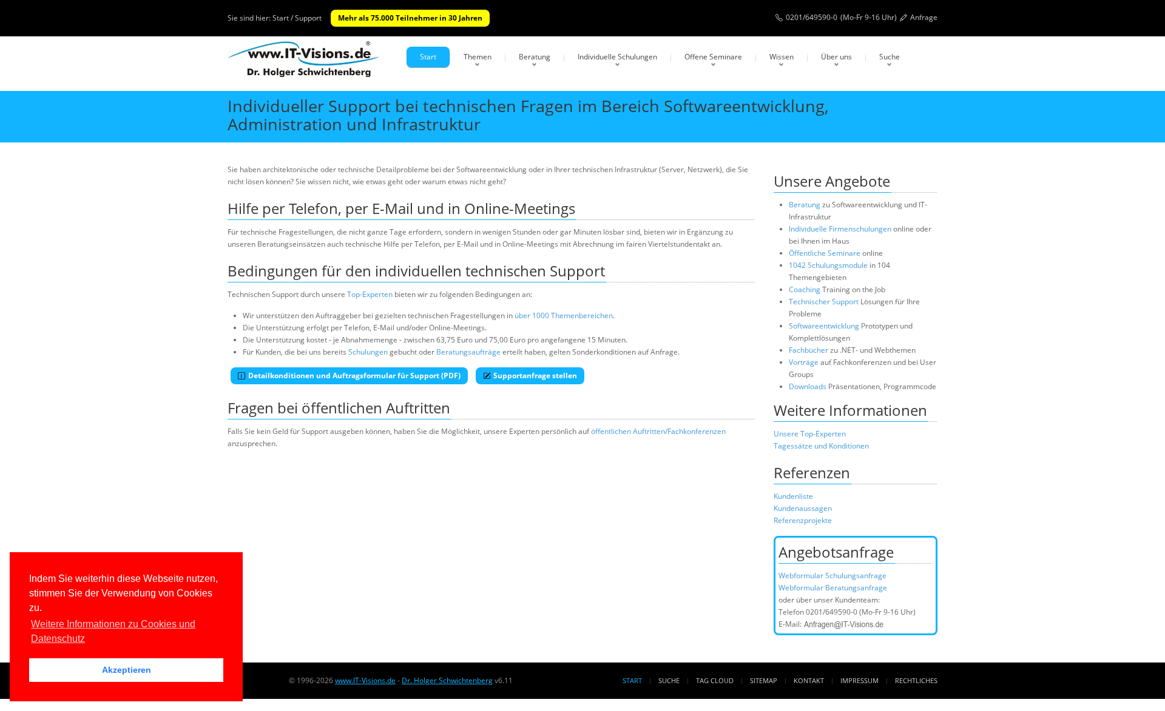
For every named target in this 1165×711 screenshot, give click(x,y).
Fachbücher (808, 350)
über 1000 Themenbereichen (564, 315)
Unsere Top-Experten (810, 434)
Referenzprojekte (803, 520)
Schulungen (368, 352)
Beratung (534, 57)
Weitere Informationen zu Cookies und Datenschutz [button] (113, 631)
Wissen (781, 57)
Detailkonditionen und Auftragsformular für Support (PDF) (354, 375)
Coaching (804, 289)
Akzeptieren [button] (126, 670)
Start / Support (297, 18)
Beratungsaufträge (468, 352)
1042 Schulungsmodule (829, 265)
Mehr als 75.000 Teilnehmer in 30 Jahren (410, 18)
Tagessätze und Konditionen (821, 446)
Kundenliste (793, 496)
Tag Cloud (715, 680)
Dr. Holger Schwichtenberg (447, 680)
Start (428, 57)
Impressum (859, 680)
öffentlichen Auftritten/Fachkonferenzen (658, 431)
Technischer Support (824, 301)
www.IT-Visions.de (365, 680)
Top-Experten (370, 294)
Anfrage (923, 17)
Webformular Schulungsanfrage (832, 575)
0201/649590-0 (811, 17)
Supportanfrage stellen (535, 375)
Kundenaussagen (803, 508)
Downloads (807, 386)
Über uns (836, 57)
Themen (477, 57)
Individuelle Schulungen (617, 57)
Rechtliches (916, 680)
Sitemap (763, 680)
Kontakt (809, 680)
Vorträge (804, 362)
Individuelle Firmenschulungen (840, 229)
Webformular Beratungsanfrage (832, 587)
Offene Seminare (713, 57)
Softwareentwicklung (824, 326)
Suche (889, 57)
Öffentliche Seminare (824, 253)
